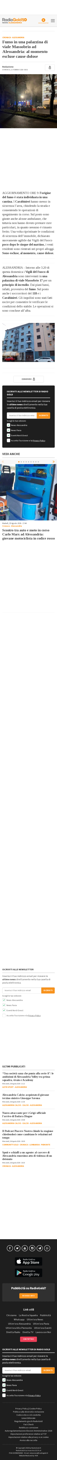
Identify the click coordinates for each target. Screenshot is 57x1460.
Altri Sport (8, 1087)
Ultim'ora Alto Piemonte (19, 1328)
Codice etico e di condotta (28, 1415)
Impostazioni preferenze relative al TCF (28, 1434)
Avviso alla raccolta (28, 1440)
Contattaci (28, 1339)
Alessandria (18, 37)
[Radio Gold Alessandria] (14, 20)
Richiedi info (28, 1296)
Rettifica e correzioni (28, 1427)
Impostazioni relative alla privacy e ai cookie (29, 1437)
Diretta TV (27, 1332)
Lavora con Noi (43, 1332)
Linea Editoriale (28, 1418)
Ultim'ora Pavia (41, 1323)
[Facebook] (10, 1248)
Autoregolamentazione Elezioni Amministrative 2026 (28, 1430)
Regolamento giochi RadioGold (28, 1421)
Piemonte (45, 1144)
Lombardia (34, 1144)
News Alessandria (19, 425)
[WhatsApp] (47, 1248)
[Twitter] (17, 1248)
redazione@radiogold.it (38, 1453)
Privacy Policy (39, 440)
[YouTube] (25, 1248)
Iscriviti (43, 415)
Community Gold (10, 1144)
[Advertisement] (28, 159)
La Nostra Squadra (28, 1315)
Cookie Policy (35, 1408)
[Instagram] (32, 1248)
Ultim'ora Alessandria (19, 1323)
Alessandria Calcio (11, 1105)
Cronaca (6, 37)
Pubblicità (45, 1315)
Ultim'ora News (35, 1319)
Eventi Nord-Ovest (19, 435)
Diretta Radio (13, 1332)
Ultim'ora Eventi (42, 1328)
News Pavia (16, 430)
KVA (36, 1455)
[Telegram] (40, 1248)
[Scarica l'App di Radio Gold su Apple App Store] (28, 1261)
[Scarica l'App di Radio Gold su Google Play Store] (28, 1273)
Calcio (25, 1105)
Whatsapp (19, 1319)
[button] (54, 462)
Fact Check (29, 1424)
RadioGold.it (36, 1448)
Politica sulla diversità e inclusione (28, 1411)
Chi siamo (11, 1315)
